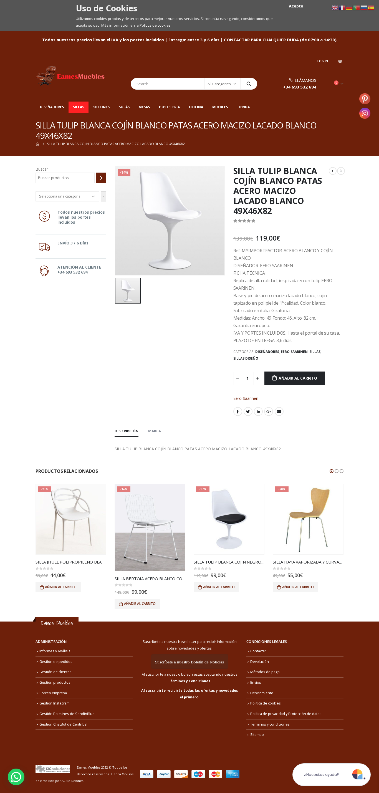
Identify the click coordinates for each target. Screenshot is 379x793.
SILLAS (78, 107)
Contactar (258, 651)
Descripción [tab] (126, 430)
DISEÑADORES (267, 351)
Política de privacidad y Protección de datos (286, 713)
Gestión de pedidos (55, 661)
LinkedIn (258, 411)
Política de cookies (155, 25)
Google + (268, 411)
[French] (342, 7)
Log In (322, 61)
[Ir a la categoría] (103, 196)
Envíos (255, 682)
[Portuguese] (356, 7)
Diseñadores (52, 107)
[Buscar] (101, 178)
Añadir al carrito (298, 378)
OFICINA (196, 107)
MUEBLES (220, 107)
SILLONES (101, 107)
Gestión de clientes (55, 672)
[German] (349, 7)
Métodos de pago (265, 672)
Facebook (237, 411)
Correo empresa (53, 693)
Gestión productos (54, 682)
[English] (335, 7)
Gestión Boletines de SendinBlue (67, 713)
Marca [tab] (154, 430)
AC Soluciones (72, 781)
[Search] (249, 83)
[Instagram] (339, 61)
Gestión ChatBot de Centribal (63, 724)
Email (279, 411)
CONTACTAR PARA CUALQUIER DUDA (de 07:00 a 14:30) (280, 39)
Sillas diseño (245, 358)
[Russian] (364, 7)
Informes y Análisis (54, 651)
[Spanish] (371, 7)
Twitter (248, 411)
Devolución (259, 661)
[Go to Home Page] (37, 144)
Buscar (42, 169)
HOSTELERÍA (169, 107)
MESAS (144, 107)
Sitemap (257, 734)
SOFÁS (124, 107)
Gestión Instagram (54, 703)
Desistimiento (261, 693)
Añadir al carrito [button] (61, 587)
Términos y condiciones (270, 724)
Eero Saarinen (294, 351)
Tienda (243, 107)
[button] (331, 471)
